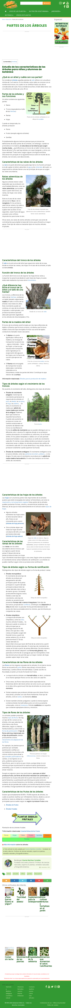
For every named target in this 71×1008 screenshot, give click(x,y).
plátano (42, 454)
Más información (10, 845)
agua (30, 167)
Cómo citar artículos (31, 996)
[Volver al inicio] (6, 11)
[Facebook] (46, 987)
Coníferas (26, 605)
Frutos (31, 835)
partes (29, 874)
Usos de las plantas (17, 11)
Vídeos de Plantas (23, 15)
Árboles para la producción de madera (33, 379)
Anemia (19, 993)
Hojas (15, 835)
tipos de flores (13, 718)
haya (9, 404)
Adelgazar (9, 993)
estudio (15, 874)
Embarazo (20, 996)
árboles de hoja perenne (14, 523)
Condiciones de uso (46, 1003)
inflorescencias (31, 756)
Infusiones (20, 987)
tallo (33, 80)
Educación (8, 19)
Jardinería (55, 11)
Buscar (47, 3)
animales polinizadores (13, 757)
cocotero (35, 454)
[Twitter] (52, 987)
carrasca (21, 401)
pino (40, 424)
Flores (6, 835)
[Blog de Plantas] (59, 987)
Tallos (23, 835)
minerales (39, 167)
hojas (7, 498)
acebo (20, 697)
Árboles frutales (11, 809)
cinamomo (24, 705)
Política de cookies (52, 1005)
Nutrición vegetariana (38, 11)
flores (7, 665)
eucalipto (41, 119)
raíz (5, 165)
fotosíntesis (32, 280)
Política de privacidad (59, 1003)
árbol (9, 874)
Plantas (26, 839)
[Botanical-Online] (10, 5)
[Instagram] (55, 987)
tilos (22, 620)
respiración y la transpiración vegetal (15, 502)
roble (45, 311)
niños (23, 874)
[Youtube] (49, 987)
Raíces (47, 835)
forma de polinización (9, 731)
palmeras (28, 454)
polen (20, 667)
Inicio (3, 19)
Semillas (39, 835)
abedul (13, 401)
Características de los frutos (30, 831)
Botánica (9, 15)
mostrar (14, 61)
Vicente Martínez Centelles (33, 849)
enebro (42, 361)
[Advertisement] (27, 45)
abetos (16, 404)
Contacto (32, 987)
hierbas (13, 111)
